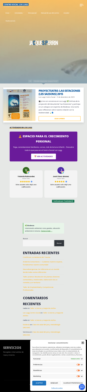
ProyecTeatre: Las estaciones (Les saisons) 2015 (59, 92)
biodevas (26, 324)
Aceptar (39, 383)
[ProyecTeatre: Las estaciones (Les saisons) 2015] (19, 105)
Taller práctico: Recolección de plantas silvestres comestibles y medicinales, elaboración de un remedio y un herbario (41, 280)
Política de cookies (57, 388)
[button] (83, 343)
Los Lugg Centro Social (31, 313)
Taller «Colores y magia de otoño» (43, 308)
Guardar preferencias (73, 383)
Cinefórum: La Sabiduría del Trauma (36, 257)
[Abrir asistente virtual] (82, 387)
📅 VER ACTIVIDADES (43, 156)
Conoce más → (46, 231)
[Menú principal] (82, 5)
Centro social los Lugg (16, 4)
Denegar (54, 383)
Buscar (25, 238)
